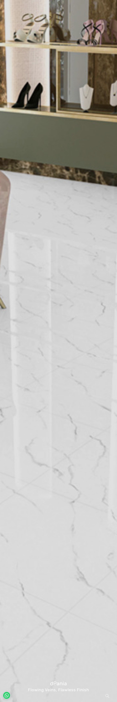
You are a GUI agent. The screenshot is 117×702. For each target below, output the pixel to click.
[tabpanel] (58, 351)
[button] (6, 695)
